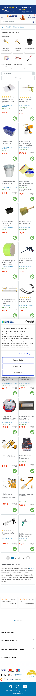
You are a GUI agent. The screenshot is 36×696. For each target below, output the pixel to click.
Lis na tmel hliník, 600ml (8, 534)
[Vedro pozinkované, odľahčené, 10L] (9, 171)
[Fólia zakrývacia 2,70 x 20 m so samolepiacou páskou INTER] (26, 405)
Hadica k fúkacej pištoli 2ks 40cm (25, 300)
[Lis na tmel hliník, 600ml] (9, 522)
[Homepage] (12, 16)
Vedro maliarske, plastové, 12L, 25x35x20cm (7, 223)
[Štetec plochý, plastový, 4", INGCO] (9, 444)
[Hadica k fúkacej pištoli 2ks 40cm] (26, 289)
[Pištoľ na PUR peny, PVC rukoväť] (26, 88)
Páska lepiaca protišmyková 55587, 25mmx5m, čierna (9, 418)
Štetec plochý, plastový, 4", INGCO (8, 456)
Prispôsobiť (17, 366)
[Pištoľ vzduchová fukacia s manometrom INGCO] (9, 483)
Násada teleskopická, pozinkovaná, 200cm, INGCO (9, 301)
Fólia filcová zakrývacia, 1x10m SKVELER (8, 379)
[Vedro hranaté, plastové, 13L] (9, 131)
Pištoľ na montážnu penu (26, 261)
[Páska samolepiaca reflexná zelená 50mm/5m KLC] (9, 250)
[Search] (33, 22)
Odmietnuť (18, 372)
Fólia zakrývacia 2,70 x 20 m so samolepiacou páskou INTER (26, 418)
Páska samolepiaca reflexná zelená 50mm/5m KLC (8, 262)
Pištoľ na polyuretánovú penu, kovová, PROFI (26, 534)
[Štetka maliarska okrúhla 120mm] (26, 211)
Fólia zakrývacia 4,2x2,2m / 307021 (25, 378)
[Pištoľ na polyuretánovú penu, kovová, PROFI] (26, 522)
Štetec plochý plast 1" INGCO (26, 495)
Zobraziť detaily (24, 354)
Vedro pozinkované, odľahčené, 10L (8, 182)
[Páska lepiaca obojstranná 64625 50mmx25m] (26, 171)
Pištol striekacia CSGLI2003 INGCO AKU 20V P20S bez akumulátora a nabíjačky (25, 145)
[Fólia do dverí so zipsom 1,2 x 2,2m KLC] (9, 88)
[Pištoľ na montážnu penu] (26, 250)
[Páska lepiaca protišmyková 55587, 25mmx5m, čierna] (9, 405)
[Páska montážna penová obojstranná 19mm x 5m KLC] (26, 444)
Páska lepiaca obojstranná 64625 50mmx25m (26, 183)
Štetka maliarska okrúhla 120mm (25, 222)
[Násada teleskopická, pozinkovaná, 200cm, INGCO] (9, 289)
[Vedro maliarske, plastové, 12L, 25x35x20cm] (9, 211)
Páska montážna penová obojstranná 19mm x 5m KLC (26, 457)
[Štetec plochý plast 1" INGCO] (26, 483)
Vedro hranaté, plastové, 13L (7, 142)
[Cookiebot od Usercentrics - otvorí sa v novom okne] (25, 321)
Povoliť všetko (18, 360)
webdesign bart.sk (18, 693)
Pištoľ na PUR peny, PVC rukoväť (26, 100)
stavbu (31, 568)
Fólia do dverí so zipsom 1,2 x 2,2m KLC (8, 101)
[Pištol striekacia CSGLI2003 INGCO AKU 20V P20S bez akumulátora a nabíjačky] (26, 131)
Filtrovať (17, 78)
